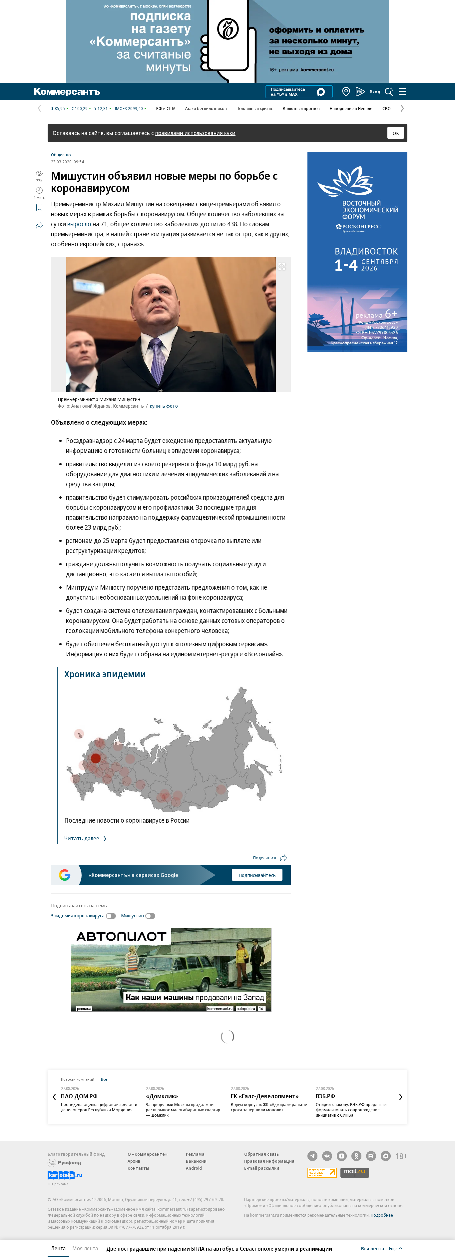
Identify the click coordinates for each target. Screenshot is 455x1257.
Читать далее (82, 838)
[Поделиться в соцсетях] (39, 225)
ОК (396, 133)
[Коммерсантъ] (67, 91)
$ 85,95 (58, 108)
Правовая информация (269, 1161)
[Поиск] (389, 92)
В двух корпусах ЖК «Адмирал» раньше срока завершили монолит (269, 1107)
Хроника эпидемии (105, 674)
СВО (386, 108)
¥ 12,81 (101, 108)
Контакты (138, 1168)
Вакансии (196, 1161)
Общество (61, 155)
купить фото (164, 405)
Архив (134, 1161)
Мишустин (132, 915)
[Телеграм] (312, 1156)
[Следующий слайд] (400, 1097)
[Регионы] (346, 92)
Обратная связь (261, 1154)
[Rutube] (371, 1156)
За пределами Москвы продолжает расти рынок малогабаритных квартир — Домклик (183, 1109)
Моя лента (85, 1248)
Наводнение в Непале (351, 108)
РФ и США (165, 108)
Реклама (195, 1154)
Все (104, 1079)
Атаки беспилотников (206, 108)
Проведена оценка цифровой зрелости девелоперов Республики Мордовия (99, 1107)
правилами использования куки (195, 133)
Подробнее (382, 1215)
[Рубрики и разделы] (402, 92)
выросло (79, 224)
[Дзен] (342, 1156)
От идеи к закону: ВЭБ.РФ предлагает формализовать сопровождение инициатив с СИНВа (352, 1109)
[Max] (386, 1156)
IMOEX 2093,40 (129, 108)
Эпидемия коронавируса (78, 915)
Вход (375, 92)
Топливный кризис (255, 108)
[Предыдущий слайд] (54, 1097)
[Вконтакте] (327, 1156)
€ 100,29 (80, 108)
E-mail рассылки (261, 1168)
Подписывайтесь (257, 875)
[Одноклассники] (356, 1156)
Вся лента (372, 1248)
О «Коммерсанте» (148, 1154)
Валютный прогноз (301, 108)
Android (194, 1168)
